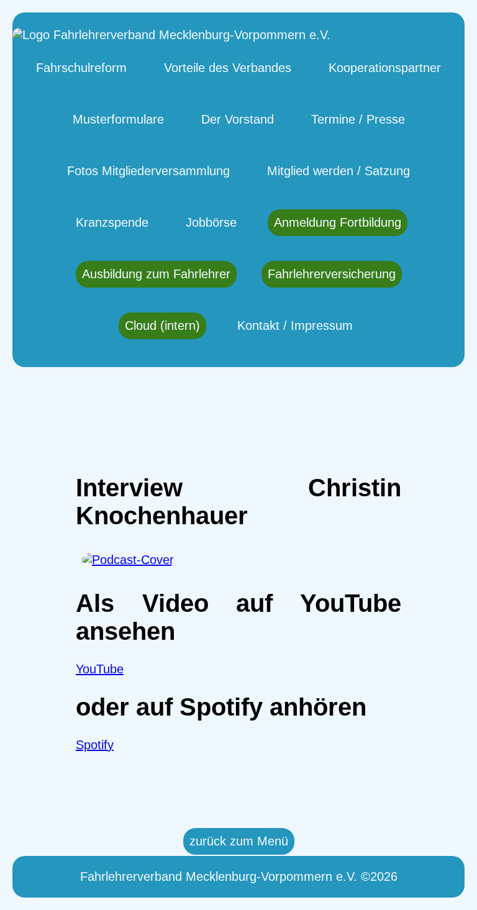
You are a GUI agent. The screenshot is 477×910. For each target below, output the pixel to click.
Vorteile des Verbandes (227, 68)
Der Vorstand (237, 119)
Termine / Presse (358, 119)
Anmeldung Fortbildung (337, 222)
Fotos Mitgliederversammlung (148, 171)
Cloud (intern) (162, 325)
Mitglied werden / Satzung (338, 171)
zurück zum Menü (238, 841)
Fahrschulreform (81, 68)
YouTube (100, 669)
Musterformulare (118, 119)
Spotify (95, 745)
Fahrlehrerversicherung (332, 274)
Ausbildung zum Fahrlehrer (156, 274)
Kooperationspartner (385, 68)
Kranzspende (112, 222)
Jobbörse (211, 222)
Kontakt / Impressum (295, 325)
